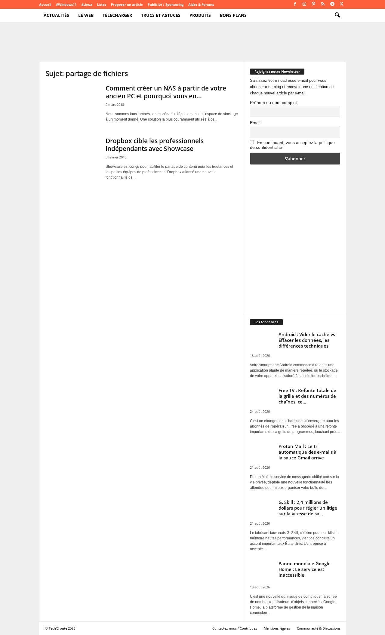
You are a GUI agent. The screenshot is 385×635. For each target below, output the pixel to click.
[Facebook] (295, 4)
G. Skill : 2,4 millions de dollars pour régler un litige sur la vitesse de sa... (308, 508)
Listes (101, 4)
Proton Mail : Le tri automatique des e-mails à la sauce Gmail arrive (308, 452)
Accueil (45, 4)
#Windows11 (66, 4)
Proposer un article (127, 4)
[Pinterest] (313, 4)
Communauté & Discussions (318, 628)
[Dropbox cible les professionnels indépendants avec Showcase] (72, 157)
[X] (341, 4)
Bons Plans (233, 15)
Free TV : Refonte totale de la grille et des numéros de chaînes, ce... (307, 396)
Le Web (86, 15)
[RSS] (323, 4)
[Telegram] (332, 4)
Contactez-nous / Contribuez (234, 628)
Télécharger (117, 15)
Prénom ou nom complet (273, 102)
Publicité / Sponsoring (165, 4)
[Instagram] (304, 4)
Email (255, 122)
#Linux (86, 4)
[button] (337, 15)
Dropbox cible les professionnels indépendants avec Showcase (155, 145)
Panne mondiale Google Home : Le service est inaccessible (305, 569)
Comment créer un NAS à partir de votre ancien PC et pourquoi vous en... (166, 92)
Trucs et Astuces (160, 15)
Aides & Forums (201, 4)
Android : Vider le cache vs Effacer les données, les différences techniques (307, 340)
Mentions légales (277, 628)
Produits (200, 15)
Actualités (56, 15)
